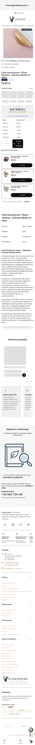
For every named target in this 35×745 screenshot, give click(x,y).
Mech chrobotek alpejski (9, 650)
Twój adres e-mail (8, 705)
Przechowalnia (6, 616)
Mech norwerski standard (10, 664)
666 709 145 (20, 13)
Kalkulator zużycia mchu (9, 629)
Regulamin (5, 600)
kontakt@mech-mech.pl (12, 568)
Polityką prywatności (14, 714)
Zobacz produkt (24, 375)
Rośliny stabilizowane (8, 673)
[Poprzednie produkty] (28, 381)
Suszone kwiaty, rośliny (9, 661)
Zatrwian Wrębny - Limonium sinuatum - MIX (19, 157)
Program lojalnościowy (9, 597)
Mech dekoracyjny (7, 645)
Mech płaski (5, 653)
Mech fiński (5, 647)
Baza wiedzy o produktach (10, 589)
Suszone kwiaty (6, 659)
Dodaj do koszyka (19, 144)
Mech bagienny (6, 656)
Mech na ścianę (6, 670)
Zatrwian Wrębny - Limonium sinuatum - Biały (19, 187)
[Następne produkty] (31, 381)
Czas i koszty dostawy (8, 594)
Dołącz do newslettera (10, 707)
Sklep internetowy (16, 735)
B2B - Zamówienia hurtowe (10, 634)
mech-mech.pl (5, 25)
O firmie (4, 632)
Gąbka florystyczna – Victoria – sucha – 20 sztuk (20, 172)
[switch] (31, 735)
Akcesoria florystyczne (18, 25)
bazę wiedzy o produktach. (13, 477)
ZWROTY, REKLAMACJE (8, 583)
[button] (17, 578)
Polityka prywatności (8, 626)
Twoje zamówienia (8, 610)
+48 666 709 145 (11, 494)
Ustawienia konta (7, 613)
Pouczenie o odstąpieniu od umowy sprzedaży (16, 591)
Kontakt (4, 586)
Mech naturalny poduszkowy (11, 667)
